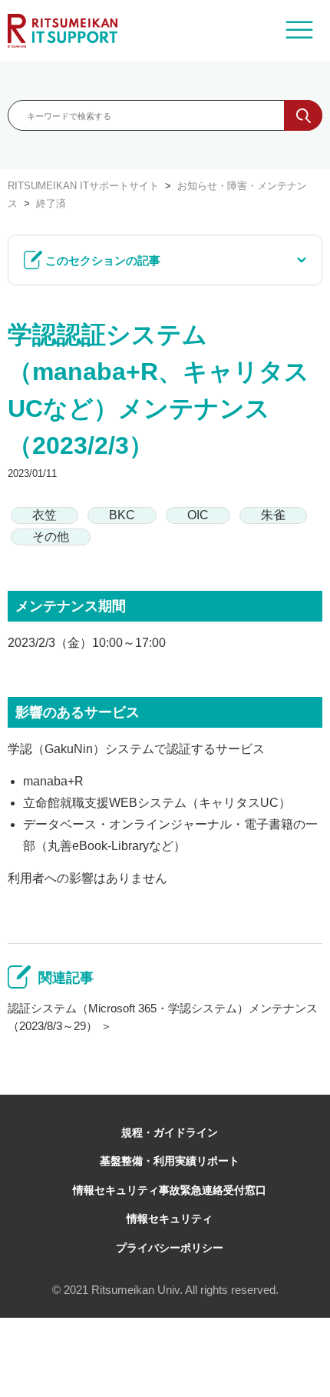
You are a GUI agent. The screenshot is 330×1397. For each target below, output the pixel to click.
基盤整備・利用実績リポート (169, 1161)
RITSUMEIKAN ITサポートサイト (83, 186)
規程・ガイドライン (169, 1132)
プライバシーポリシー (169, 1248)
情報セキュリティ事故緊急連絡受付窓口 (169, 1190)
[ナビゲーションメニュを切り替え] (299, 30)
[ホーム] (62, 31)
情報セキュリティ (170, 1218)
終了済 (51, 203)
